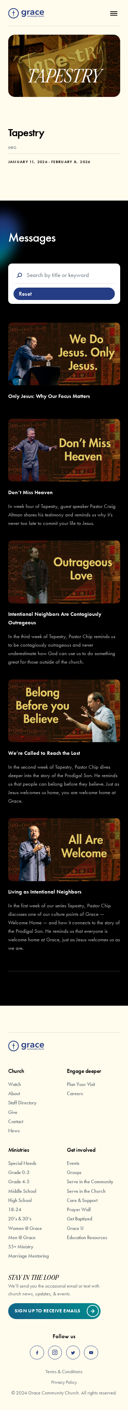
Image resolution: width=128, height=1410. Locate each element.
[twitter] (73, 1353)
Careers (75, 1093)
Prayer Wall (79, 1209)
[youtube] (91, 1353)
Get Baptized (79, 1218)
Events (73, 1163)
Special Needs (22, 1163)
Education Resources (87, 1237)
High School (20, 1200)
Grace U (75, 1228)
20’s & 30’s (19, 1218)
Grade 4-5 (19, 1181)
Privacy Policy (64, 1382)
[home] (26, 13)
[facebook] (37, 1353)
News (14, 1130)
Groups (74, 1172)
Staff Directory (22, 1102)
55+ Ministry (20, 1246)
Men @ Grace (22, 1237)
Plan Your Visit (81, 1084)
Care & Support (82, 1200)
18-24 (14, 1209)
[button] (112, 13)
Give (12, 1112)
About (14, 1093)
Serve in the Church (86, 1191)
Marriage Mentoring (28, 1256)
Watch (14, 1084)
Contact (15, 1121)
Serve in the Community (90, 1181)
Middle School (22, 1191)
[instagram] (55, 1353)
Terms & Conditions (64, 1371)
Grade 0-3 (19, 1172)
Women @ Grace (25, 1228)
